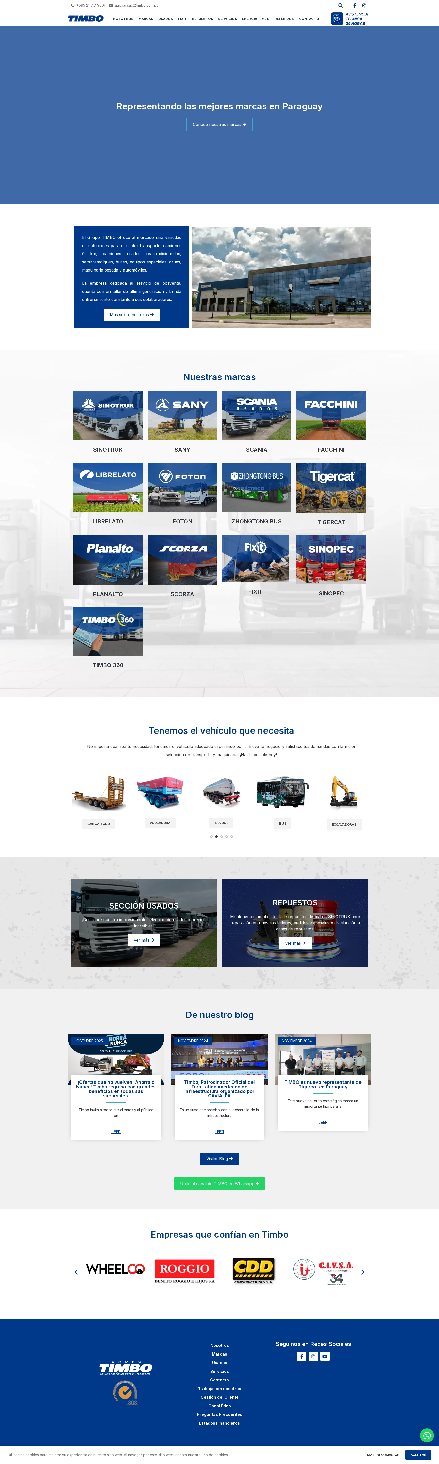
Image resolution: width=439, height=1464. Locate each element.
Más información (383, 1455)
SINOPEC (331, 593)
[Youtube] (325, 1356)
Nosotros (219, 1345)
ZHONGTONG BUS (257, 521)
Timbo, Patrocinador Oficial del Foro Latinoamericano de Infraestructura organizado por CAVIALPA (219, 1089)
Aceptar (418, 1455)
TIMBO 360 (107, 665)
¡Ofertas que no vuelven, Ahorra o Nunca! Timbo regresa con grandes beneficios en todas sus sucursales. (116, 1089)
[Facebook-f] (355, 5)
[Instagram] (364, 5)
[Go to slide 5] (231, 836)
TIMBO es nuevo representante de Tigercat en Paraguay (323, 1084)
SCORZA (182, 594)
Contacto (219, 1379)
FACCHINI (331, 449)
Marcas (219, 1354)
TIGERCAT (331, 522)
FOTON (182, 521)
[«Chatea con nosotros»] (427, 1435)
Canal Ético (219, 1405)
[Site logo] (86, 18)
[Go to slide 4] (226, 836)
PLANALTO (108, 594)
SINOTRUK (108, 449)
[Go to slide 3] (221, 836)
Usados (219, 1362)
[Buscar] (341, 5)
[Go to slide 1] (211, 836)
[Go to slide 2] (216, 836)
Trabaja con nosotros (219, 1388)
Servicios (219, 1371)
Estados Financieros (219, 1423)
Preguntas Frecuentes (219, 1414)
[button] (76, 1272)
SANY (182, 449)
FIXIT (255, 591)
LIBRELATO (107, 521)
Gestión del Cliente (220, 1397)
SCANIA (257, 449)
